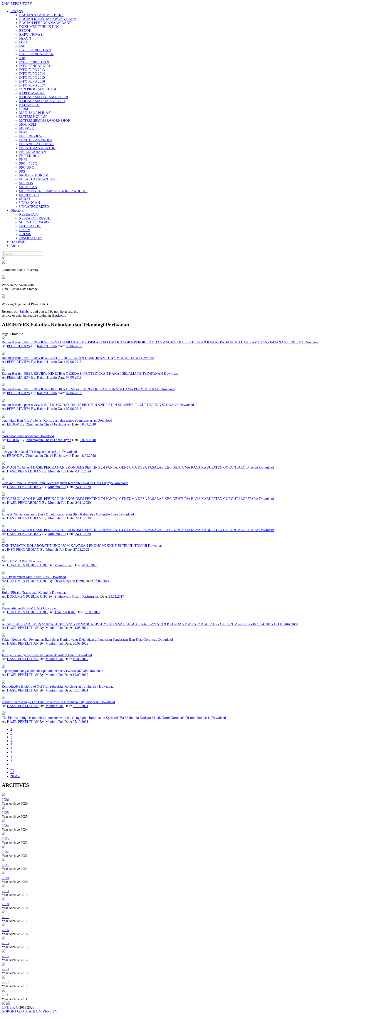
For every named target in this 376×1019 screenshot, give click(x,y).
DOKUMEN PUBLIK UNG (39, 26)
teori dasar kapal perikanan (20, 436)
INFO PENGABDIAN (35, 66)
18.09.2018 (88, 424)
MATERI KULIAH (33, 116)
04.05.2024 (80, 628)
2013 (5, 969)
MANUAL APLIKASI (35, 113)
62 (12, 772)
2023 (5, 839)
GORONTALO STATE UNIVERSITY (29, 1011)
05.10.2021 (80, 690)
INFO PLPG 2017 (32, 85)
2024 (5, 826)
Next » (15, 776)
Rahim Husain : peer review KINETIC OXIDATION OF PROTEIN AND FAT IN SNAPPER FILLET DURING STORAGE (90, 405)
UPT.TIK (8, 1007)
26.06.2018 (74, 346)
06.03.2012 (92, 612)
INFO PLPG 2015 (32, 77)
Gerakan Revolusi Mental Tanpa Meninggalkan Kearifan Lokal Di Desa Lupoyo (58, 483)
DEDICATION (30, 226)
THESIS (25, 234)
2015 (5, 943)
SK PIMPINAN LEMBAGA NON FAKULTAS (53, 191)
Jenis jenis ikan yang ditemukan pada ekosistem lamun (39, 655)
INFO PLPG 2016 (32, 81)
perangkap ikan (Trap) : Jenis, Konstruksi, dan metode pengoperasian (49, 420)
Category (16, 11)
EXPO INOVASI (31, 34)
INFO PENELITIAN (34, 62)
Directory (17, 210)
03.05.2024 (83, 471)
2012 (5, 982)
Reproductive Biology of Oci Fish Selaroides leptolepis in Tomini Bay (50, 686)
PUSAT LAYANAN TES (37, 179)
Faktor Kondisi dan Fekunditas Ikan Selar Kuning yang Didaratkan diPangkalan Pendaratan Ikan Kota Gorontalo (80, 639)
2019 (5, 891)
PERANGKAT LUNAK (36, 144)
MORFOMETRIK (15, 561)
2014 (5, 956)
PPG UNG (26, 167)
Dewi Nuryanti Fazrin (69, 581)
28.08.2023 (89, 565)
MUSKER (26, 128)
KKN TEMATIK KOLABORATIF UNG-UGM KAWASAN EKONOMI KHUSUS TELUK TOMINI (75, 545)
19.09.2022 (80, 659)
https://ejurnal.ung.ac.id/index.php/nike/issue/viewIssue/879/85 (45, 671)
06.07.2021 (101, 581)
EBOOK (25, 30)
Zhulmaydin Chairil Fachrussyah (48, 424)
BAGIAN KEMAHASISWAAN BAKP (47, 19)
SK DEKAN (28, 187)
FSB (22, 46)
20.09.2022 (80, 643)
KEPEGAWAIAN (32, 93)
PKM (23, 159)
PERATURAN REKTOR (37, 148)
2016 (5, 930)
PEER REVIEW (30, 136)
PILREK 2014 (29, 156)
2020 (5, 878)
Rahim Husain (47, 346)
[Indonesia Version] (3, 258)
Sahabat (24, 311)
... (11, 764)
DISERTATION (30, 238)
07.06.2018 (74, 362)
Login (62, 315)
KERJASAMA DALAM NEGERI (43, 97)
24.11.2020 (83, 487)
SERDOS (26, 183)
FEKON (25, 38)
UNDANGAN (29, 202)
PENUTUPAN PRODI (35, 140)
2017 (5, 917)
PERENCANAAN (32, 152)
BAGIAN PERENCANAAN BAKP (45, 23)
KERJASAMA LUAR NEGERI (42, 101)
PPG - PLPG (28, 163)
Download (312, 342)
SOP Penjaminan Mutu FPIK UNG (26, 577)
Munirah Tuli (57, 471)
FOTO (24, 42)
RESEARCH (28, 214)
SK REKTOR (29, 195)
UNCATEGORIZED (34, 206)
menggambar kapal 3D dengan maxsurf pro (32, 452)
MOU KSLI (27, 124)
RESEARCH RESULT (35, 218)
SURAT (24, 199)
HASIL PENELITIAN (35, 50)
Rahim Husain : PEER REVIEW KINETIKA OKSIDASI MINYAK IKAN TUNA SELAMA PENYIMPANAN (81, 389)
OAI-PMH (17, 242)
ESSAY (24, 230)
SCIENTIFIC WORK (34, 222)
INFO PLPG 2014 (32, 73)
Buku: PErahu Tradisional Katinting (27, 592)
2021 (5, 865)
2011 (5, 995)
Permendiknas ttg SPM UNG (22, 608)
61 (12, 768)
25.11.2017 (116, 596)
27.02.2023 (81, 549)
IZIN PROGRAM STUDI (37, 89)
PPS (22, 171)
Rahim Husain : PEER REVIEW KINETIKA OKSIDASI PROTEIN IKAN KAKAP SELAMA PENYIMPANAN (83, 373)
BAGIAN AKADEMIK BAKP (41, 15)
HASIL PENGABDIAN (36, 54)
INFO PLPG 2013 (32, 69)
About (14, 246)
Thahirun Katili (65, 612)
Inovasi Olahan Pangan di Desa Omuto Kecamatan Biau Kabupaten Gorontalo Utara (60, 514)
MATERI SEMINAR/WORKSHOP (44, 120)
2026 (5, 799)
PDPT (23, 132)
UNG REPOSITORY (17, 3)
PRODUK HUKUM (33, 175)
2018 (5, 904)
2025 (5, 813)
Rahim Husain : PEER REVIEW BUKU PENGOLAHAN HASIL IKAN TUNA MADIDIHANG (71, 358)
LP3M (23, 109)
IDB (22, 58)
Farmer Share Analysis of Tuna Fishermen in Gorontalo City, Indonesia (51, 702)
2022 (5, 852)
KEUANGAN (29, 105)
